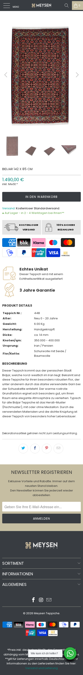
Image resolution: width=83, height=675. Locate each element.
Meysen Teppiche (47, 613)
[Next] (76, 75)
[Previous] (6, 75)
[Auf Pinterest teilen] (47, 448)
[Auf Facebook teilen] (35, 448)
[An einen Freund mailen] (58, 448)
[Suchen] (66, 5)
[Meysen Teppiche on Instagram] (41, 600)
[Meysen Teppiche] (41, 5)
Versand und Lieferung (41, 668)
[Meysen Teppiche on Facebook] (33, 600)
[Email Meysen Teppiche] (49, 600)
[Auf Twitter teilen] (23, 448)
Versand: (8, 208)
